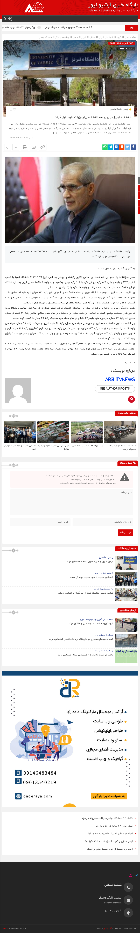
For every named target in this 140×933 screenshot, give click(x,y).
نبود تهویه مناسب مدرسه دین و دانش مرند (91, 623)
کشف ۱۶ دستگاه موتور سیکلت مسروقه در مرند (91, 27)
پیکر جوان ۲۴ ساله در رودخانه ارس (41, 27)
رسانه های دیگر (62, 37)
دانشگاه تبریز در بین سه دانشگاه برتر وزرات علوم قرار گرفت (92, 117)
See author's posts (115, 389)
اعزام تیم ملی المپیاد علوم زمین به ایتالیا (110, 833)
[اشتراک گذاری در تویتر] (127, 147)
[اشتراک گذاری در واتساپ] (105, 147)
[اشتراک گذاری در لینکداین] (116, 147)
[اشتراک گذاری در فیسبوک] (133, 147)
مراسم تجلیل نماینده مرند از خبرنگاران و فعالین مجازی (85, 593)
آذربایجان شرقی (106, 37)
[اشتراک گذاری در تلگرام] (110, 147)
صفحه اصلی (130, 37)
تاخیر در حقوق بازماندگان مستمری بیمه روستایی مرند (85, 655)
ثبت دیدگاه (125, 532)
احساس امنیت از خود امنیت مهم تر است (91, 577)
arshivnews (16, 137)
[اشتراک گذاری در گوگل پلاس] (121, 147)
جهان (75, 37)
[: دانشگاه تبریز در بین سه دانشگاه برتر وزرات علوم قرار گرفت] (33, 147)
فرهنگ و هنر (45, 37)
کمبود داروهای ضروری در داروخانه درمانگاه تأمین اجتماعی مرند (81, 639)
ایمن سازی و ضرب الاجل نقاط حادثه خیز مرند (90, 561)
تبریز (83, 37)
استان (92, 37)
